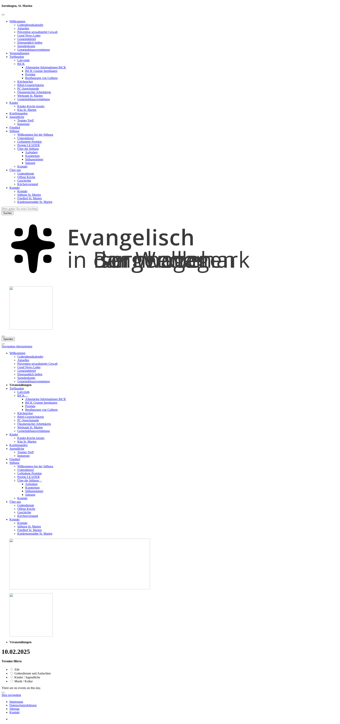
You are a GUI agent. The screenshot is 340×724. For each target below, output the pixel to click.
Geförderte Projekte (29, 141)
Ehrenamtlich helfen (29, 42)
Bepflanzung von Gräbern (41, 78)
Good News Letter (29, 35)
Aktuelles (23, 28)
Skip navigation (11, 695)
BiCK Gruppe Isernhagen (41, 71)
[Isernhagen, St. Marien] (170, 281)
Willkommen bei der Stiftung (35, 134)
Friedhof (14, 127)
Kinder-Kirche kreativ (31, 106)
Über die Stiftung (28, 148)
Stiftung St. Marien (29, 194)
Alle (16, 669)
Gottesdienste (25, 173)
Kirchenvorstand (27, 184)
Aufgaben (31, 152)
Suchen (7, 213)
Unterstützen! (25, 138)
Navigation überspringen (17, 346)
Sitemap (14, 708)
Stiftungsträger (34, 159)
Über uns (15, 170)
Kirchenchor (25, 81)
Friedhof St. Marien (29, 198)
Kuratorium (32, 156)
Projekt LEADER (28, 145)
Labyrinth (23, 60)
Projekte (30, 74)
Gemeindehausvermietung (33, 49)
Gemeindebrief (26, 39)
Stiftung (14, 131)
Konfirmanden (18, 113)
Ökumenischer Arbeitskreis (34, 92)
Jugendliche (16, 117)
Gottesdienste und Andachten (32, 673)
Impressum (16, 701)
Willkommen (17, 21)
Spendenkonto (26, 46)
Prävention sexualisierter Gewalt (37, 32)
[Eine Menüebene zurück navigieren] (3, 14)
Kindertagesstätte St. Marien (34, 202)
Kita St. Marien (26, 109)
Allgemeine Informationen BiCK (45, 67)
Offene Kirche (26, 177)
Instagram (23, 124)
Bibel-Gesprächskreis (30, 85)
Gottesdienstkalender (30, 25)
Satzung (30, 163)
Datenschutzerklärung (23, 705)
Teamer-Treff (25, 120)
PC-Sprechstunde (28, 88)
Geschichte (24, 180)
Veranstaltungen (19, 53)
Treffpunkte (16, 56)
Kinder (13, 102)
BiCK (21, 63)
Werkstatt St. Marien (30, 95)
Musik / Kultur (23, 681)
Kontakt (22, 166)
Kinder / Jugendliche (27, 677)
